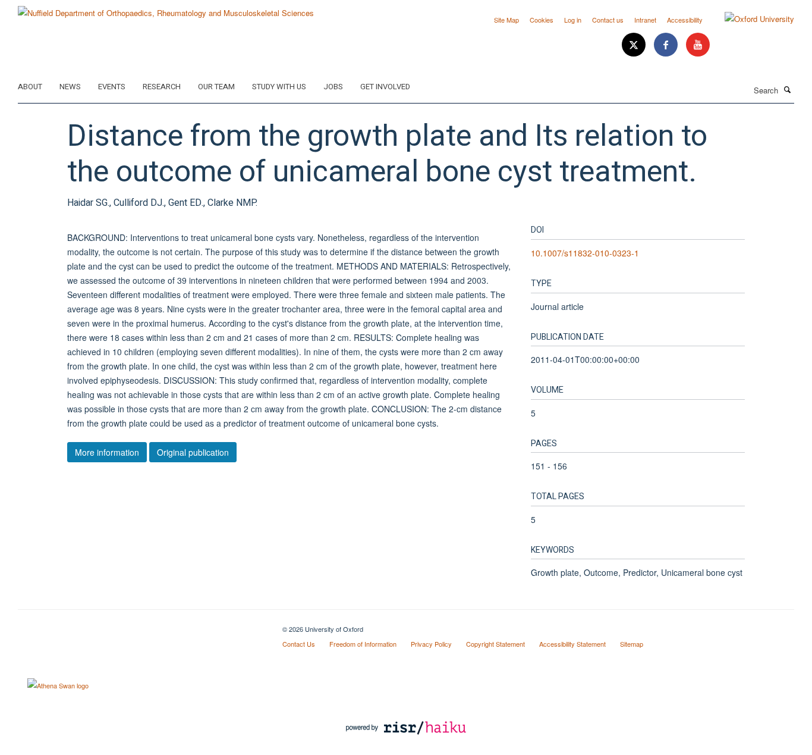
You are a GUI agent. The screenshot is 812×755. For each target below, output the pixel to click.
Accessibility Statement (572, 644)
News (70, 86)
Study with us (279, 86)
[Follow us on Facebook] (667, 45)
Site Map (506, 19)
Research (162, 86)
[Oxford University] (750, 19)
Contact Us (298, 644)
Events (111, 86)
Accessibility (685, 19)
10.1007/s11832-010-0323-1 (585, 253)
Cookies (541, 19)
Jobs (333, 86)
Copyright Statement (495, 644)
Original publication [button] (193, 452)
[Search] (787, 89)
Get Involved (385, 86)
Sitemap (631, 644)
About (30, 86)
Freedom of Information (362, 644)
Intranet (645, 19)
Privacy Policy (431, 644)
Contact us (608, 19)
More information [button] (107, 452)
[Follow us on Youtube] (698, 45)
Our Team (216, 86)
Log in (572, 19)
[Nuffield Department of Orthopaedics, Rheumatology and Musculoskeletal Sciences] (166, 8)
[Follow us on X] (635, 45)
